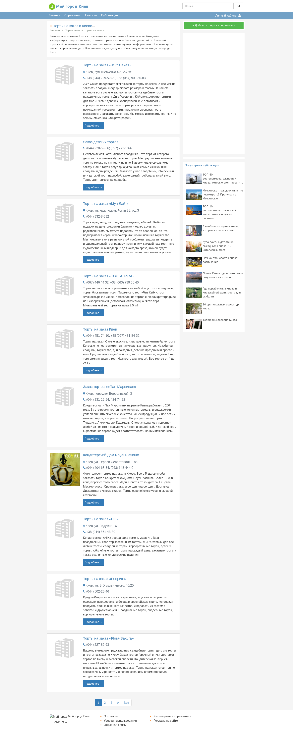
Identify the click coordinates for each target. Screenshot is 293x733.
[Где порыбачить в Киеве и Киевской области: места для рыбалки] (194, 292)
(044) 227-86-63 (97, 644)
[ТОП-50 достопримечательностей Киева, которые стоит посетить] (194, 178)
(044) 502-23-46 (97, 591)
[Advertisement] (214, 93)
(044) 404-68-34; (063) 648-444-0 (109, 467)
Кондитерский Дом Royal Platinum (111, 455)
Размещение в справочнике (172, 716)
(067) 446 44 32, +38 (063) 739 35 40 (112, 282)
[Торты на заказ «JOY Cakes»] (65, 74)
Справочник (72, 15)
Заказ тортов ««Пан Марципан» (109, 387)
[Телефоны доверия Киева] (194, 324)
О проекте (111, 716)
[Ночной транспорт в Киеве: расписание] (194, 262)
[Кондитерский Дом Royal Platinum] (65, 469)
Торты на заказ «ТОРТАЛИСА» (108, 276)
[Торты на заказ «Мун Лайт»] (65, 213)
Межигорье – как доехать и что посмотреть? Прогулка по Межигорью (223, 194)
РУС (64, 721)
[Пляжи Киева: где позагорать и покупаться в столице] (194, 277)
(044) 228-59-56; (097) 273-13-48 (109, 148)
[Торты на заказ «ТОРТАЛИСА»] (65, 285)
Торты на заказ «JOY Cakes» (107, 65)
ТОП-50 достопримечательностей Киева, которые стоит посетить (223, 178)
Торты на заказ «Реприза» (105, 579)
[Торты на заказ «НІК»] (65, 528)
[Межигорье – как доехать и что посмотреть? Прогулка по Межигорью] (194, 194)
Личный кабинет (226, 15)
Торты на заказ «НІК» (101, 519)
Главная (54, 15)
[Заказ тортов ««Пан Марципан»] (65, 396)
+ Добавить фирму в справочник (214, 25)
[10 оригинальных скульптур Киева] (194, 308)
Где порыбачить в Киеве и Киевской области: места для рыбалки (222, 292)
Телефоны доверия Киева (220, 319)
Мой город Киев (72, 6)
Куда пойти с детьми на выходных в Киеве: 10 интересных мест (218, 245)
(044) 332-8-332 (97, 216)
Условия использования (120, 720)
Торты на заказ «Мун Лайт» (106, 204)
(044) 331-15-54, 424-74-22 (105, 399)
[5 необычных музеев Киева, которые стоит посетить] (194, 230)
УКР (57, 721)
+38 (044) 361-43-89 (100, 532)
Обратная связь (115, 724)
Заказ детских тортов (100, 142)
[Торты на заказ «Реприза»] (65, 588)
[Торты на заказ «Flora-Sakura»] (65, 647)
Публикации (109, 15)
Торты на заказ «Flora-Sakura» (108, 638)
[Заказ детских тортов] (65, 151)
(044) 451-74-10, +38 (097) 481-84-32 (113, 335)
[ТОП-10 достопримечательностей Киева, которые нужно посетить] (194, 210)
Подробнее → (94, 125)
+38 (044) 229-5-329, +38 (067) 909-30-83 (116, 78)
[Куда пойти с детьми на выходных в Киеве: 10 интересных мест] (194, 246)
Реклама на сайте (165, 720)
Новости (91, 15)
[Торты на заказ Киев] (65, 338)
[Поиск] (238, 6)
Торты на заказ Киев (100, 329)
